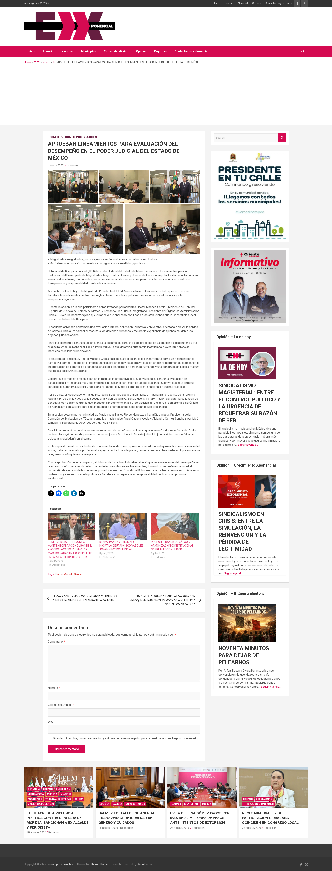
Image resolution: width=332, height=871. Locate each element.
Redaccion (73, 165)
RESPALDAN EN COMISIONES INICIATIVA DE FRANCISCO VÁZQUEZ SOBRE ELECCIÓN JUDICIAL (121, 545)
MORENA (52, 794)
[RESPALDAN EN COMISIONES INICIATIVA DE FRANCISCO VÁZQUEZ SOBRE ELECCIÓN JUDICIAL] (123, 526)
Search (282, 137)
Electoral (63, 789)
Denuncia (34, 789)
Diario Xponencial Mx (60, 864)
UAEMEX (117, 804)
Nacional (243, 3)
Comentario (56, 641)
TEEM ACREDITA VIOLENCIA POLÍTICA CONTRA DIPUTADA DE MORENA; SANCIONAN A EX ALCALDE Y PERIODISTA (58, 820)
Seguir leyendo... (248, 444)
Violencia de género (41, 804)
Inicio (217, 3)
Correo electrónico (61, 704)
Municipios (88, 51)
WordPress (145, 864)
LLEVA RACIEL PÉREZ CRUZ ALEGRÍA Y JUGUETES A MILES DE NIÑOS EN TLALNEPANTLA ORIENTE (85, 598)
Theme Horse (99, 864)
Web (50, 721)
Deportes (160, 51)
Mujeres (66, 794)
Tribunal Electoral (58, 799)
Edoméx (229, 3)
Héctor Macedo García (68, 574)
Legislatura (36, 794)
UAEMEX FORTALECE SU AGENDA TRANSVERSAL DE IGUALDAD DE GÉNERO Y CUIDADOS (126, 818)
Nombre (54, 688)
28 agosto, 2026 (108, 827)
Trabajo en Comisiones (258, 804)
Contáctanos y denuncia (278, 3)
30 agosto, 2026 (36, 832)
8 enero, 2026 (56, 165)
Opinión (256, 3)
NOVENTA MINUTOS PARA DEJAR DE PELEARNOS (243, 655)
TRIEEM (79, 799)
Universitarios (135, 804)
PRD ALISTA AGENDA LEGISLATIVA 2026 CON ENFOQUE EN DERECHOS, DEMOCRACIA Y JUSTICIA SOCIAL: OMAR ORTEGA (162, 600)
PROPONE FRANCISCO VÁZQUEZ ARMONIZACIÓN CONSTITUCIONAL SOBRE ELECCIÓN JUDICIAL (172, 545)
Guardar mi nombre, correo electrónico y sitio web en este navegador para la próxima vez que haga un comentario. (125, 738)
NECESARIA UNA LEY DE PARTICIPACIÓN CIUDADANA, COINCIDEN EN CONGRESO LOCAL (270, 818)
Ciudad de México (116, 51)
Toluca (206, 804)
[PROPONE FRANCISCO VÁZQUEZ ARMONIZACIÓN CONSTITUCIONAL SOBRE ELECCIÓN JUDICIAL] (175, 526)
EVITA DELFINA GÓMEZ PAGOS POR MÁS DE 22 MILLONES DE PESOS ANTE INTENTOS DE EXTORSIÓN (200, 818)
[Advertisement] (166, 93)
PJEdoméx (67, 137)
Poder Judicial (87, 137)
